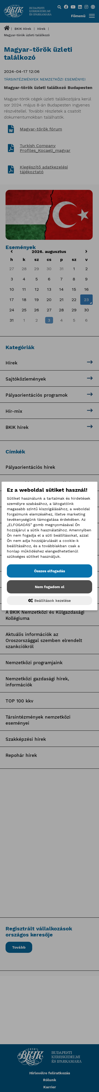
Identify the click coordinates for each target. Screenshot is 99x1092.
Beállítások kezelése (52, 600)
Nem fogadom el (49, 587)
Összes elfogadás (49, 571)
